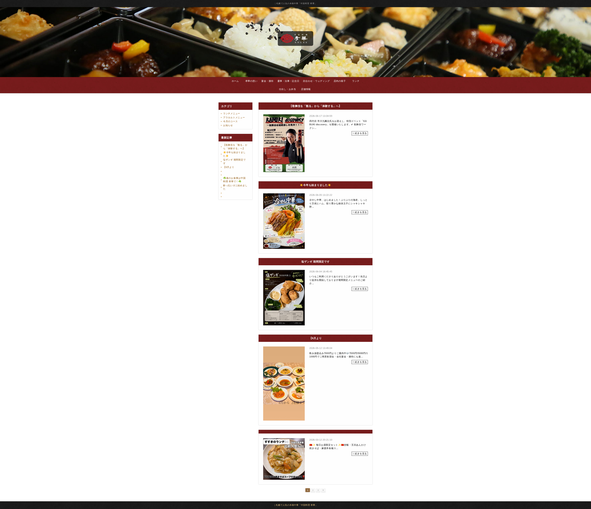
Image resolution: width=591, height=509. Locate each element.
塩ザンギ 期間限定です (234, 161)
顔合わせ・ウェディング (316, 81)
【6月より (228, 167)
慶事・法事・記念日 (288, 81)
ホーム (235, 81)
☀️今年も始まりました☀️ (234, 154)
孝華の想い (251, 81)
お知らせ (228, 125)
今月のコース (230, 121)
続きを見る (361, 133)
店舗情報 (306, 89)
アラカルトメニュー (234, 117)
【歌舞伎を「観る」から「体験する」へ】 (235, 147)
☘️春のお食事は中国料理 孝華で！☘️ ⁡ (234, 180)
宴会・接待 (267, 81)
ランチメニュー (231, 113)
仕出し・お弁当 (287, 89)
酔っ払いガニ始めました (235, 187)
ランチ (355, 81)
